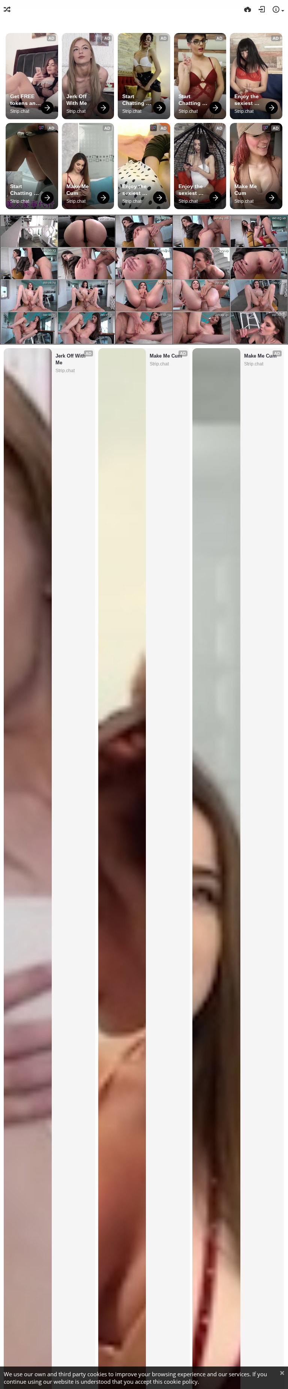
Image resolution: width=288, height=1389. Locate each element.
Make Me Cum (78, 189)
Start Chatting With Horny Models (137, 99)
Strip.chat (19, 111)
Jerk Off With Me (77, 99)
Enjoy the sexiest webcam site (247, 99)
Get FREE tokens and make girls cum (25, 99)
